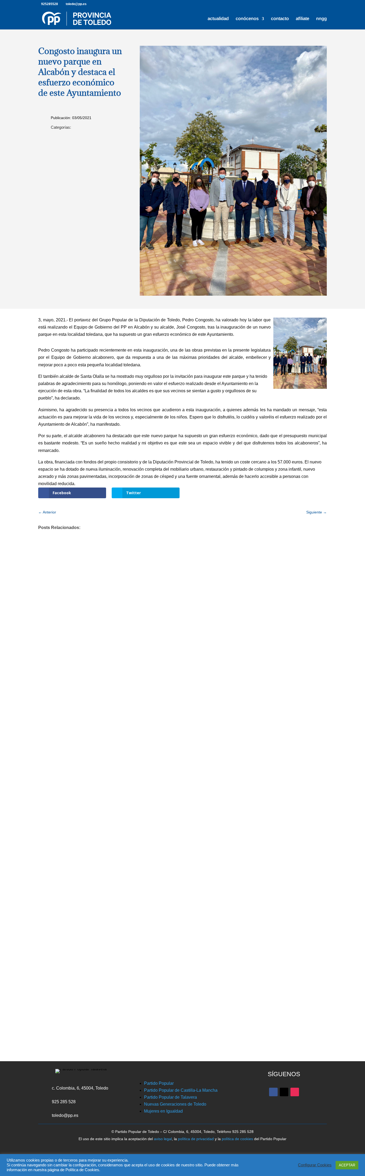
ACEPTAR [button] (347, 1165)
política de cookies (237, 1139)
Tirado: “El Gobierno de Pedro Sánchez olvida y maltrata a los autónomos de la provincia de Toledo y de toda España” (175, 958)
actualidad (218, 19)
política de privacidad (196, 1139)
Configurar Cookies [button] (315, 1165)
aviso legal (163, 1139)
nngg (321, 19)
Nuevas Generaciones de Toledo (175, 1104)
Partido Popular (159, 1083)
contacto (280, 19)
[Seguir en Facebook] (273, 1092)
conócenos (247, 19)
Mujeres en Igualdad (163, 1111)
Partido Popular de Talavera (170, 1097)
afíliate (302, 19)
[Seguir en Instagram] (294, 1092)
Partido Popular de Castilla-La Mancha (181, 1090)
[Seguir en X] (284, 1092)
